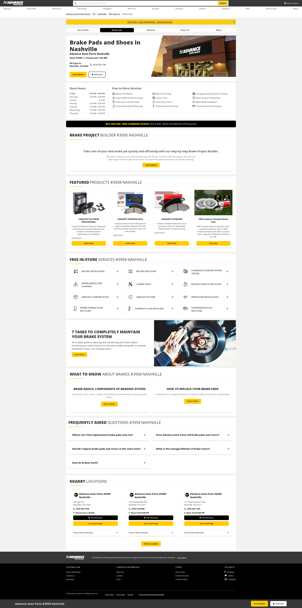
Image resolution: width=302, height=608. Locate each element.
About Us (120, 572)
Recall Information (73, 572)
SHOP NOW (88, 243)
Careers (120, 576)
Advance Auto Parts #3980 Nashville (150, 495)
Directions (98, 74)
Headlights (107, 9)
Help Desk (70, 579)
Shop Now (213, 243)
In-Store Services (182, 576)
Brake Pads (31, 9)
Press (119, 579)
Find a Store (180, 572)
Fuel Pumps (82, 9)
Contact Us (70, 576)
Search (223, 3)
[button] (96, 271)
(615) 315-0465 (138, 509)
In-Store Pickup (181, 579)
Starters (202, 9)
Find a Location (151, 543)
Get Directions (97, 518)
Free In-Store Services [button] (83, 532)
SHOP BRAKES (78, 74)
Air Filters (155, 9)
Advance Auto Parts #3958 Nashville (95, 495)
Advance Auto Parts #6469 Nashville (206, 495)
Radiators (226, 9)
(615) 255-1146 (82, 509)
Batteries (7, 9)
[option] (88, 218)
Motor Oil (132, 9)
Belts (248, 9)
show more (76, 238)
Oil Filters (179, 9)
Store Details (83, 30)
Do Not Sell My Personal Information (151, 594)
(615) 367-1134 (193, 509)
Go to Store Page (95, 523)
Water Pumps (271, 9)
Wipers (295, 9)
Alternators (56, 9)
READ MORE (79, 354)
